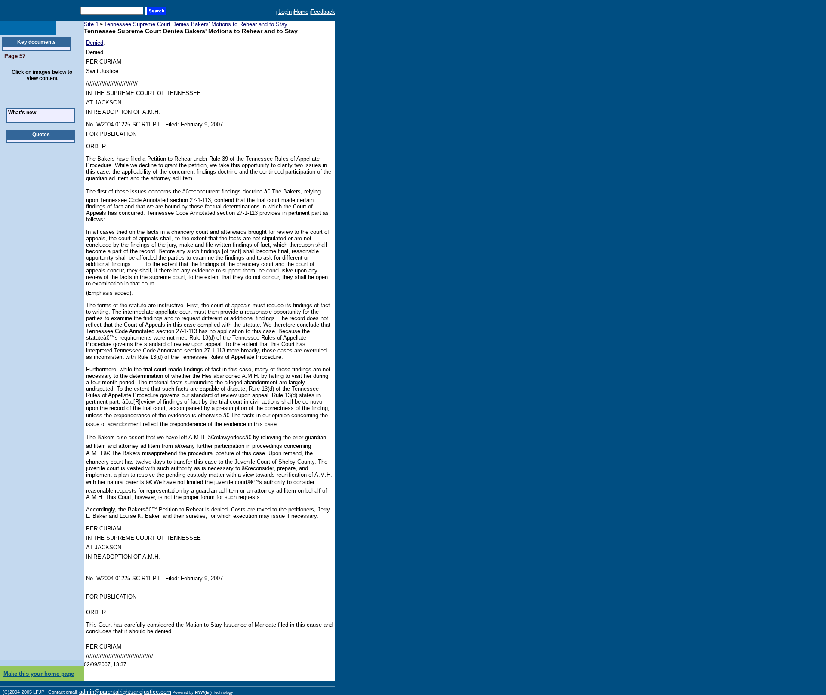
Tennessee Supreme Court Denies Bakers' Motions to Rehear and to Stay (195, 24)
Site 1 (91, 24)
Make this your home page (38, 674)
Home (301, 12)
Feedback (323, 12)
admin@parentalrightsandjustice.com (125, 692)
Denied (94, 43)
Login (285, 12)
